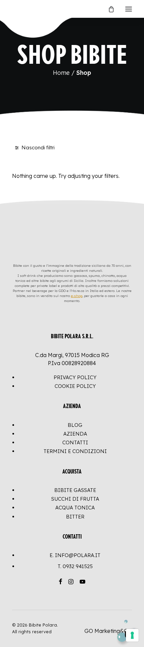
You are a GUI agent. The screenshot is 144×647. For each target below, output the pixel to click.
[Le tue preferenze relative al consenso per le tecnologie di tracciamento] (132, 635)
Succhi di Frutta (75, 499)
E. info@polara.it (75, 555)
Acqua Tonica (75, 507)
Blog (75, 425)
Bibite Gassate (75, 490)
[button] (128, 9)
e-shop (76, 296)
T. (75, 566)
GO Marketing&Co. (108, 631)
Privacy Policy (75, 377)
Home (61, 73)
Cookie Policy (75, 386)
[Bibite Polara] (19, 9)
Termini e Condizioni (75, 451)
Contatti (75, 442)
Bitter (75, 516)
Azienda (75, 434)
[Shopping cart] (108, 9)
